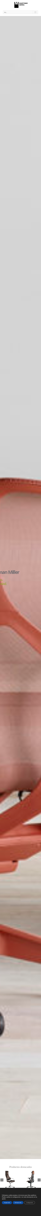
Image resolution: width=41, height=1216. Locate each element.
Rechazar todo (18, 1202)
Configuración (29, 1202)
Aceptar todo (7, 1202)
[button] (1, 1179)
